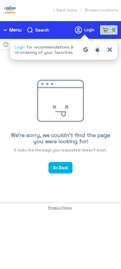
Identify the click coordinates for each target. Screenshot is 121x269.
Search (42, 30)
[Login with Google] (85, 49)
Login (89, 29)
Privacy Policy (60, 207)
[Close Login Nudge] (110, 50)
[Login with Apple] (97, 49)
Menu (15, 30)
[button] (63, 50)
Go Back (60, 167)
